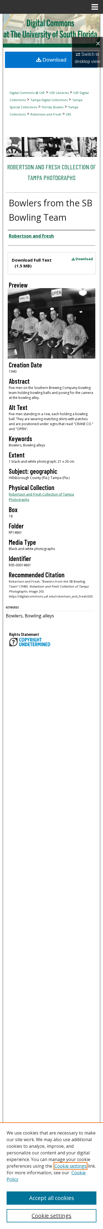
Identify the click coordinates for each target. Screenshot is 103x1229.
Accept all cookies (51, 1198)
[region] (51, 1175)
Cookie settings (70, 1166)
